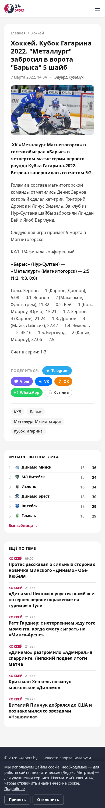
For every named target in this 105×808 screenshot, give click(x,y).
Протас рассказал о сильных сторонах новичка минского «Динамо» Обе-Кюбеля (52, 570)
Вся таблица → (23, 525)
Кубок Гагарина (28, 431)
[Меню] (97, 8)
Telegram (60, 370)
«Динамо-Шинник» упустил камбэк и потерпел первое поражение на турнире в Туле (52, 599)
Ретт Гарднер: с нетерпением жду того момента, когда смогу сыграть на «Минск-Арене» (52, 629)
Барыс (36, 411)
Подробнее (14, 788)
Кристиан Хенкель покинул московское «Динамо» (40, 684)
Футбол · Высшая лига (34, 456)
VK (46, 381)
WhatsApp (29, 392)
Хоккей (37, 33)
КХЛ (17, 411)
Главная (18, 33)
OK (66, 381)
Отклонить (48, 799)
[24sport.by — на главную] (14, 9)
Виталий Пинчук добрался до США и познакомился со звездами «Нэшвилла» (50, 711)
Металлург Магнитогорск (37, 421)
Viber (25, 381)
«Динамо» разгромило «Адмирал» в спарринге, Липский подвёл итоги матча (51, 658)
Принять (17, 799)
